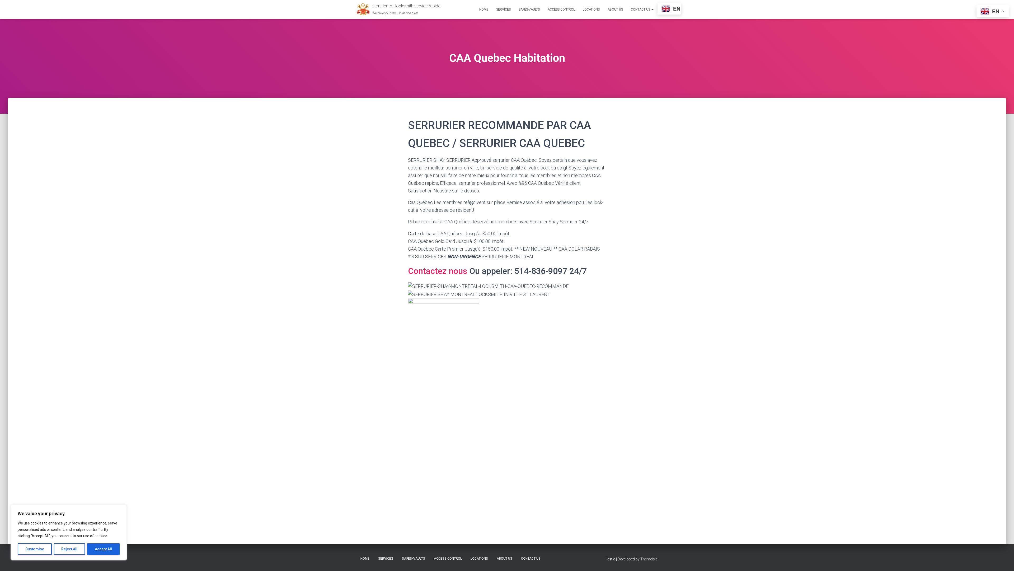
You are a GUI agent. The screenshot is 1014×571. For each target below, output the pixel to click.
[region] (69, 532)
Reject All (69, 549)
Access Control (561, 9)
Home (483, 9)
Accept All (103, 549)
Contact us (641, 9)
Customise (34, 549)
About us (615, 9)
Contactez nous (438, 271)
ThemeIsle (649, 559)
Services (503, 9)
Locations (591, 9)
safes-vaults (529, 9)
